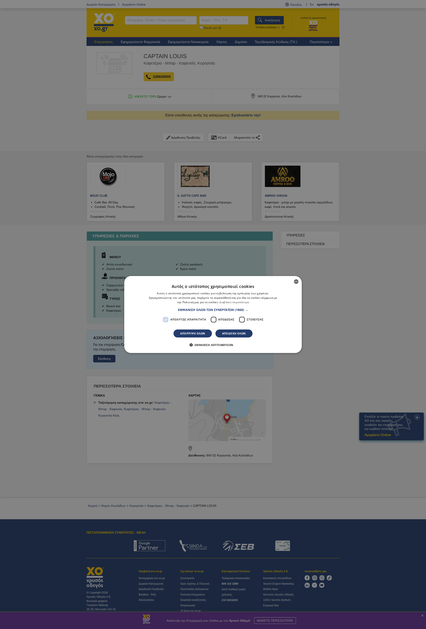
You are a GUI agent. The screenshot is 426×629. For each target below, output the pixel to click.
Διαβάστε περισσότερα (234, 302)
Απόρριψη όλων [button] (192, 333)
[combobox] (296, 281)
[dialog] (213, 314)
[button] (213, 310)
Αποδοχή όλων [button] (234, 333)
